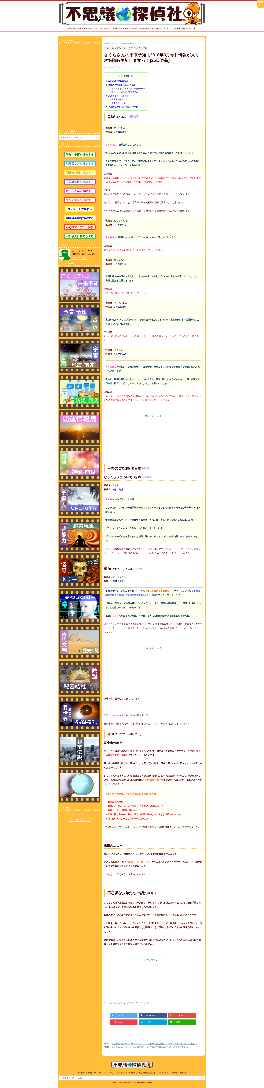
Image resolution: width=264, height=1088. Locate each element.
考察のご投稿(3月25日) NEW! (121, 85)
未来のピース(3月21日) (118, 96)
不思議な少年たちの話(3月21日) (123, 106)
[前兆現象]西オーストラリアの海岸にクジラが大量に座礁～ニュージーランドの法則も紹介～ (154, 1043)
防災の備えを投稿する (80, 199)
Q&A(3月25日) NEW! (118, 81)
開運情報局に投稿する (80, 172)
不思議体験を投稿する (80, 181)
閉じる (130, 76)
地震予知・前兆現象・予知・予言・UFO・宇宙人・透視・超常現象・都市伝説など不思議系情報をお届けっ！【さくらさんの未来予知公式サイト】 (132, 1073)
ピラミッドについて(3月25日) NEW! (128, 88)
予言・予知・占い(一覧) (139, 1003)
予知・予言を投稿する (80, 154)
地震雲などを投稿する (80, 163)
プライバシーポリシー (80, 814)
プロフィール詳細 (79, 258)
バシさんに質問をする (80, 236)
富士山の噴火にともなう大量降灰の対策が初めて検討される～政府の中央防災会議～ (151, 1047)
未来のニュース (118, 103)
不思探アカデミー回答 (80, 227)
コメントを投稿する (79, 209)
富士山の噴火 (117, 99)
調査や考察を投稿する (80, 218)
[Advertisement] (153, 436)
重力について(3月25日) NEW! (124, 92)
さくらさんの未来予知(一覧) (117, 1003)
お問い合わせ (80, 820)
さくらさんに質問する (80, 190)
